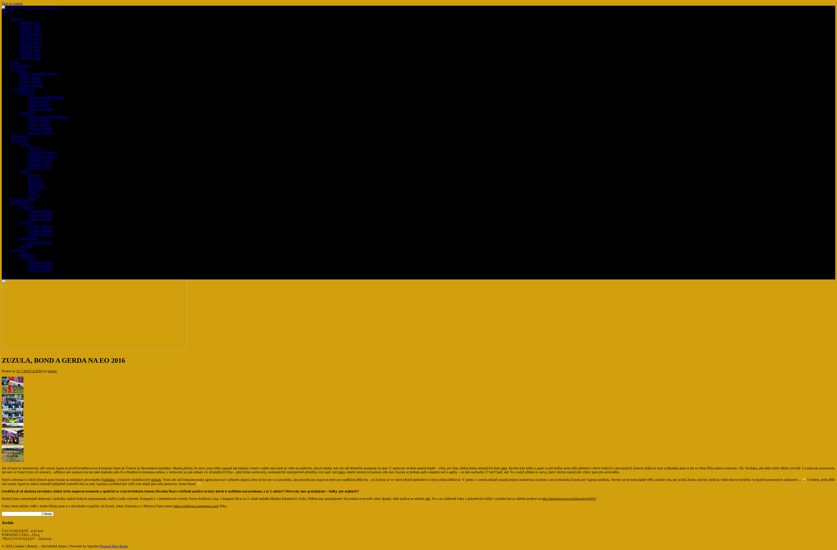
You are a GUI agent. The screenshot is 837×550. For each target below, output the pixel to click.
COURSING (28, 238)
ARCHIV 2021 (30, 23)
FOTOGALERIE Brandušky (48, 117)
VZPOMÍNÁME (22, 89)
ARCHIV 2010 (30, 54)
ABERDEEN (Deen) (43, 156)
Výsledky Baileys (40, 215)
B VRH (24, 172)
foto (341, 472)
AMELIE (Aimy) (40, 164)
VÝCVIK (26, 246)
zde (503, 468)
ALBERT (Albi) (39, 168)
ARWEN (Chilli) (39, 160)
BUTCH (34, 195)
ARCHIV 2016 (30, 30)
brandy (52, 371)
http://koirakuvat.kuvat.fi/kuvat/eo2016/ (569, 499)
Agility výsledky (30, 78)
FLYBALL (27, 223)
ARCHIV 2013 (30, 42)
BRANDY (26, 113)
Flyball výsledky (30, 81)
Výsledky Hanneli (40, 211)
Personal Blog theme (113, 546)
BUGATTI (35, 184)
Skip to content (12, 3)
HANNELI (18, 70)
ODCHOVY (19, 140)
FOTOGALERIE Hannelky (38, 74)
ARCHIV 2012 (30, 46)
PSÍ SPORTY (20, 203)
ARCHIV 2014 (30, 38)
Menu (6, 11)
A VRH (24, 144)
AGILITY (26, 207)
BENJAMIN (37, 187)
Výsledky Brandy (40, 219)
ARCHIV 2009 (30, 58)
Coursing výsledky (41, 133)
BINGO (33, 176)
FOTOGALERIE (22, 199)
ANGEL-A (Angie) (41, 152)
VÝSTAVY (27, 258)
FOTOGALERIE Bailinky (46, 97)
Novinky (16, 19)
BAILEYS (26, 93)
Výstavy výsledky (31, 85)
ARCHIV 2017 (30, 27)
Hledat (48, 514)
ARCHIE (34, 148)
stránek (156, 480)
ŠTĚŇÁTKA (19, 136)
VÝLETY (26, 254)
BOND (33, 191)
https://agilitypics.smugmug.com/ (196, 506)
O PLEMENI (19, 66)
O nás (14, 62)
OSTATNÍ (17, 250)
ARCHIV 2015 (30, 34)
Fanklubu (108, 480)
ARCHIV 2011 (30, 50)
